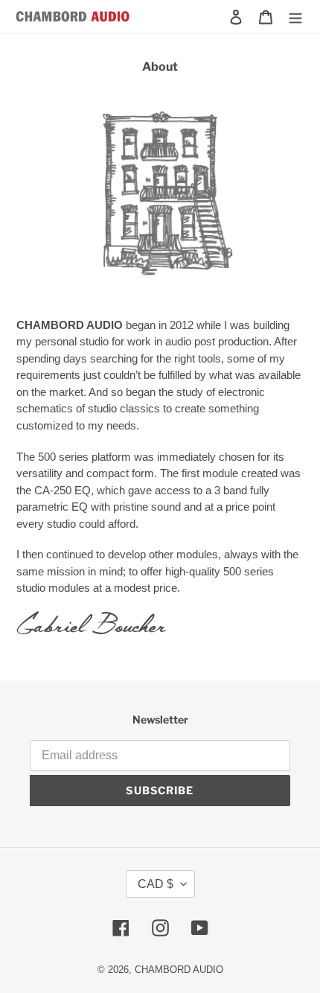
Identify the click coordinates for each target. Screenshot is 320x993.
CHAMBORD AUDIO (179, 969)
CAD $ (155, 884)
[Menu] (295, 16)
